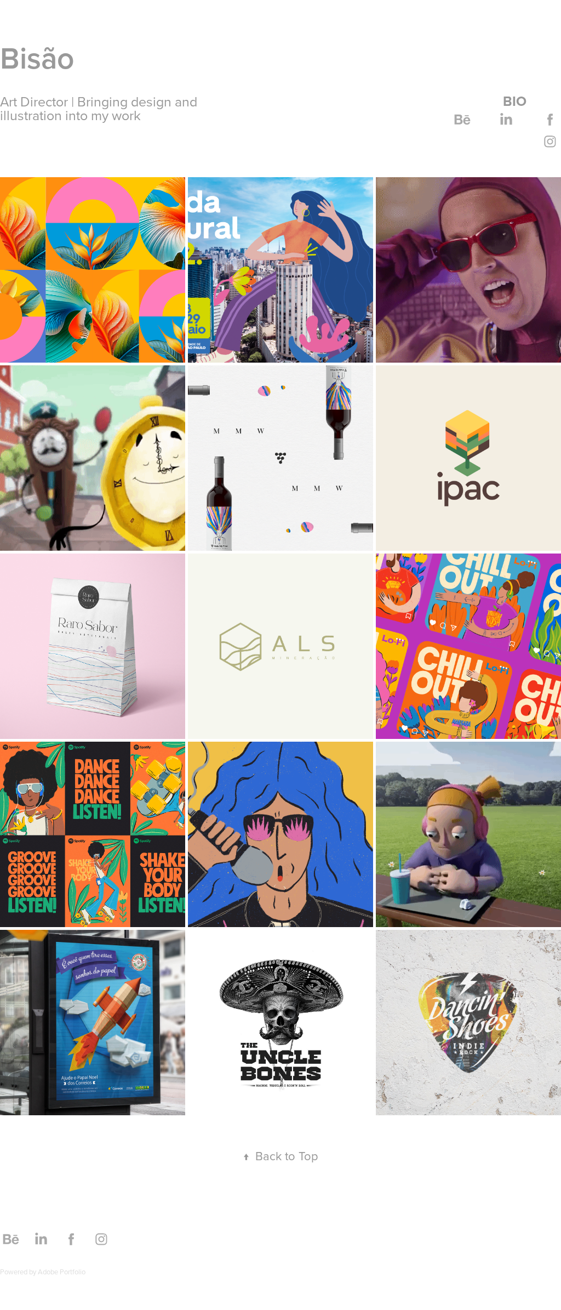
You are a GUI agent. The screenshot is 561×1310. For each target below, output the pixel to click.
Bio (514, 101)
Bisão (37, 58)
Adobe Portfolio (61, 1272)
